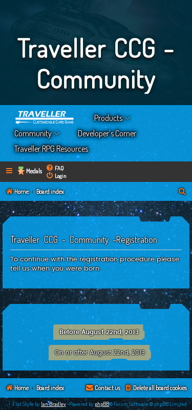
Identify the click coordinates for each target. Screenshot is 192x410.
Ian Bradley (53, 403)
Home (45, 118)
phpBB (102, 403)
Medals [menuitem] (34, 171)
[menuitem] (55, 168)
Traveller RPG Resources (51, 149)
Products (108, 118)
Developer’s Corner (107, 133)
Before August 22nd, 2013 (99, 332)
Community (33, 133)
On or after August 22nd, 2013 (100, 353)
